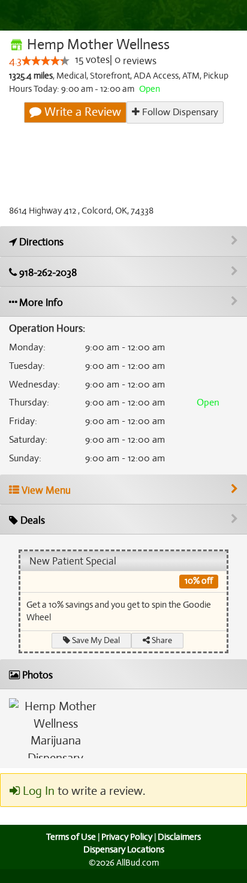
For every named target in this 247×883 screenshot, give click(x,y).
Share (161, 640)
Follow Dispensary (179, 112)
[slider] (46, 60)
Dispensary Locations (123, 849)
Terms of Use (71, 836)
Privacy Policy (126, 836)
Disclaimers (179, 836)
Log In (37, 790)
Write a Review (81, 111)
